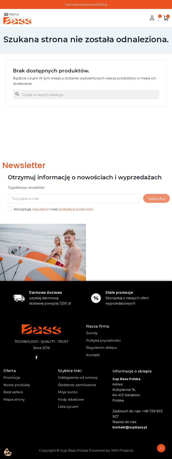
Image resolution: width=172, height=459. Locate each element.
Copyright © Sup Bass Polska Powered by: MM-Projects (86, 450)
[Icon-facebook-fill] (36, 357)
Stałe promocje (119, 292)
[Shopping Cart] (166, 18)
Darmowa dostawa (45, 292)
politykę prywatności (75, 209)
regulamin (40, 209)
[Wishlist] (159, 18)
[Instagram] (46, 357)
